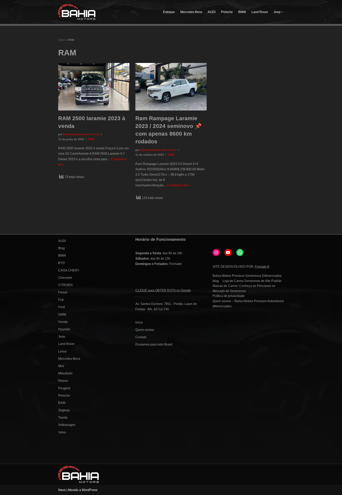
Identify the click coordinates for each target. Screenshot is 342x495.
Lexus (62, 351)
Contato (140, 337)
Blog (61, 248)
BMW (242, 12)
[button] (282, 12)
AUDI (212, 12)
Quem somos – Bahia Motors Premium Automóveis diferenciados (248, 303)
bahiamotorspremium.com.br (81, 134)
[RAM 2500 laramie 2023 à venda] (93, 86)
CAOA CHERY (68, 270)
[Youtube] (228, 252)
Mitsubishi (65, 373)
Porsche (227, 12)
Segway (64, 410)
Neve (62, 490)
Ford (61, 307)
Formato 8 (262, 266)
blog (216, 281)
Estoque (169, 12)
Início (61, 39)
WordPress (89, 490)
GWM (62, 314)
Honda (63, 322)
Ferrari (62, 292)
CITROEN (65, 285)
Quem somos (144, 329)
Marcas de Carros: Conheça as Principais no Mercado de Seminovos (244, 288)
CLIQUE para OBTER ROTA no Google (163, 290)
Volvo (62, 432)
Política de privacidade (229, 296)
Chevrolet (65, 277)
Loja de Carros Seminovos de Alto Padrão (252, 281)
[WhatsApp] (239, 252)
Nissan (63, 380)
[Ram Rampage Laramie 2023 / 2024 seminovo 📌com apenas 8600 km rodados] (171, 86)
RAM (91, 139)
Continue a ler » (178, 185)
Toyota (62, 417)
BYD (61, 263)
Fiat (61, 299)
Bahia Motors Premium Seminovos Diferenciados (247, 275)
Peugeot (64, 388)
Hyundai (64, 329)
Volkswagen (66, 424)
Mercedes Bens (191, 12)
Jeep (61, 336)
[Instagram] (216, 252)
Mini (61, 366)
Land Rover (260, 12)
